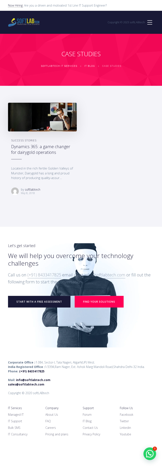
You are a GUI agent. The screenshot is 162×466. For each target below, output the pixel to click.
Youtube (125, 434)
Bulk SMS (14, 428)
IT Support (15, 421)
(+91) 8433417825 (44, 275)
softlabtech (32, 189)
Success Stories (23, 140)
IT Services (15, 408)
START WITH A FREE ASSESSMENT (39, 301)
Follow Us (126, 408)
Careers (50, 428)
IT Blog (87, 421)
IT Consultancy (17, 434)
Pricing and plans (56, 434)
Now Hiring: (15, 5)
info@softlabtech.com (104, 275)
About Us (51, 415)
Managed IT (16, 415)
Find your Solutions (99, 301)
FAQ (48, 421)
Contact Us (90, 428)
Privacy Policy (91, 434)
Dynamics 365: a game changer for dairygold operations (40, 149)
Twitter (124, 421)
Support (88, 408)
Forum (87, 415)
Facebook (126, 415)
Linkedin (125, 428)
